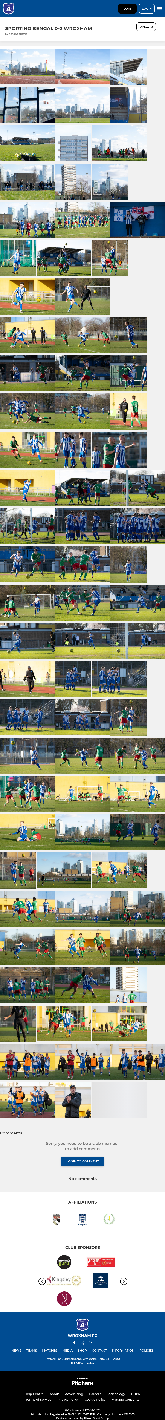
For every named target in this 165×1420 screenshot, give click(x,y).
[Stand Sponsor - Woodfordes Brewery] (101, 1281)
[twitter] (82, 1343)
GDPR (135, 1394)
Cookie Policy (95, 1400)
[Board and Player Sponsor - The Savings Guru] (64, 1263)
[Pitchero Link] (82, 1384)
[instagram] (91, 1343)
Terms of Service (38, 1400)
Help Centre (34, 1394)
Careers (95, 1394)
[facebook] (74, 1343)
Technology (116, 1394)
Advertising (74, 1394)
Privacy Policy (68, 1400)
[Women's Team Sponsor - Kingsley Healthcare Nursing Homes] (64, 1281)
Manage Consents (125, 1400)
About (54, 1394)
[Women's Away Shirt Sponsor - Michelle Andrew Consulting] (64, 1299)
